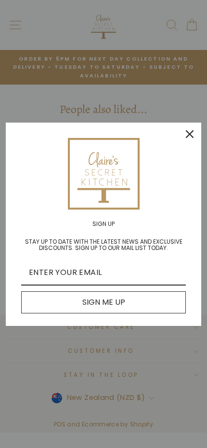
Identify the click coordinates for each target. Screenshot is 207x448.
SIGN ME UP (103, 302)
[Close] (189, 134)
